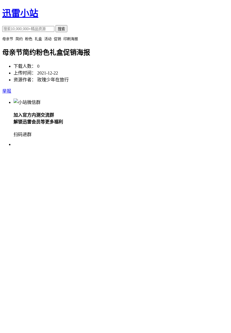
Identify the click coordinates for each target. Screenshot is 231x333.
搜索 (61, 29)
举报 (6, 91)
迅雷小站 (20, 13)
